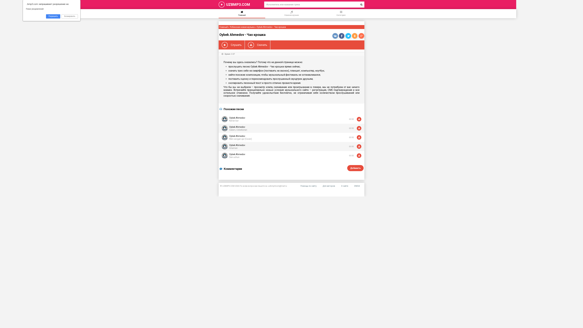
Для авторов (329, 186)
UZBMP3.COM (238, 4)
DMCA (357, 186)
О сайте (344, 186)
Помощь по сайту (308, 186)
